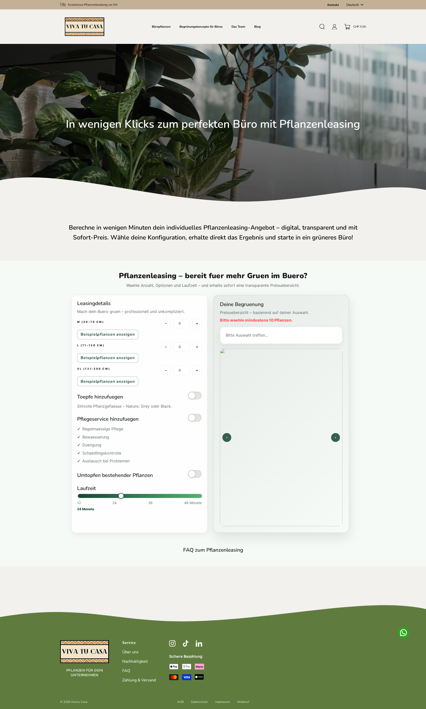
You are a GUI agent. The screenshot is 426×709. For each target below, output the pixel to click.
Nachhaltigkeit (135, 661)
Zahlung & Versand (139, 680)
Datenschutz (199, 702)
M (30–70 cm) (90, 322)
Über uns (130, 652)
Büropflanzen (161, 27)
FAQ (126, 670)
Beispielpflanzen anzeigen (108, 334)
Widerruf (243, 702)
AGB (180, 702)
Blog (257, 27)
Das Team (238, 27)
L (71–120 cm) (91, 345)
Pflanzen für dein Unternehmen (84, 672)
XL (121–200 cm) (93, 369)
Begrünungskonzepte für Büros (201, 27)
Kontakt (333, 5)
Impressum (222, 702)
